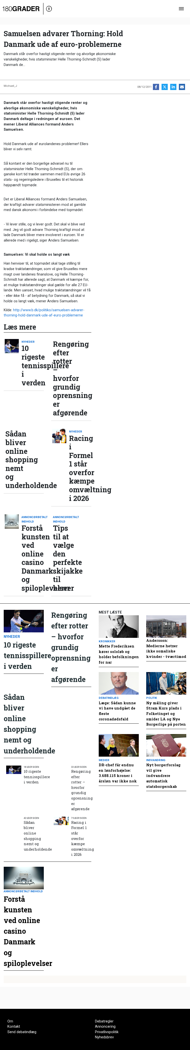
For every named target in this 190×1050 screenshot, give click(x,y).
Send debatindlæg (21, 1032)
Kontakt (13, 1026)
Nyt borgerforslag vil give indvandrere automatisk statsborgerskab (163, 776)
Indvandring (155, 760)
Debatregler (104, 1021)
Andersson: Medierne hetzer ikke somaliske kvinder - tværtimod (166, 648)
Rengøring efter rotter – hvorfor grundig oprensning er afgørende (64, 378)
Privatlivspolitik (107, 1032)
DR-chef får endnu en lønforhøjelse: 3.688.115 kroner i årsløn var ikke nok (118, 773)
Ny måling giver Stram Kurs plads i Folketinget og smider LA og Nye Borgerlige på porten (166, 714)
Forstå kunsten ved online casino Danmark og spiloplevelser (33, 558)
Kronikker (107, 641)
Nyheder (28, 341)
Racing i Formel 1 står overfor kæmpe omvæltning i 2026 (80, 468)
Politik (151, 698)
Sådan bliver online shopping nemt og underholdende (16, 460)
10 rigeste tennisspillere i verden (33, 365)
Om (10, 1021)
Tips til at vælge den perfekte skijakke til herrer (64, 558)
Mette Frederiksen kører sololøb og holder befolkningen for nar (119, 654)
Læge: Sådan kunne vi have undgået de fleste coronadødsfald (117, 711)
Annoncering (105, 1026)
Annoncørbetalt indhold (33, 519)
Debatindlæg (109, 698)
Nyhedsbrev (104, 1037)
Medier (104, 760)
